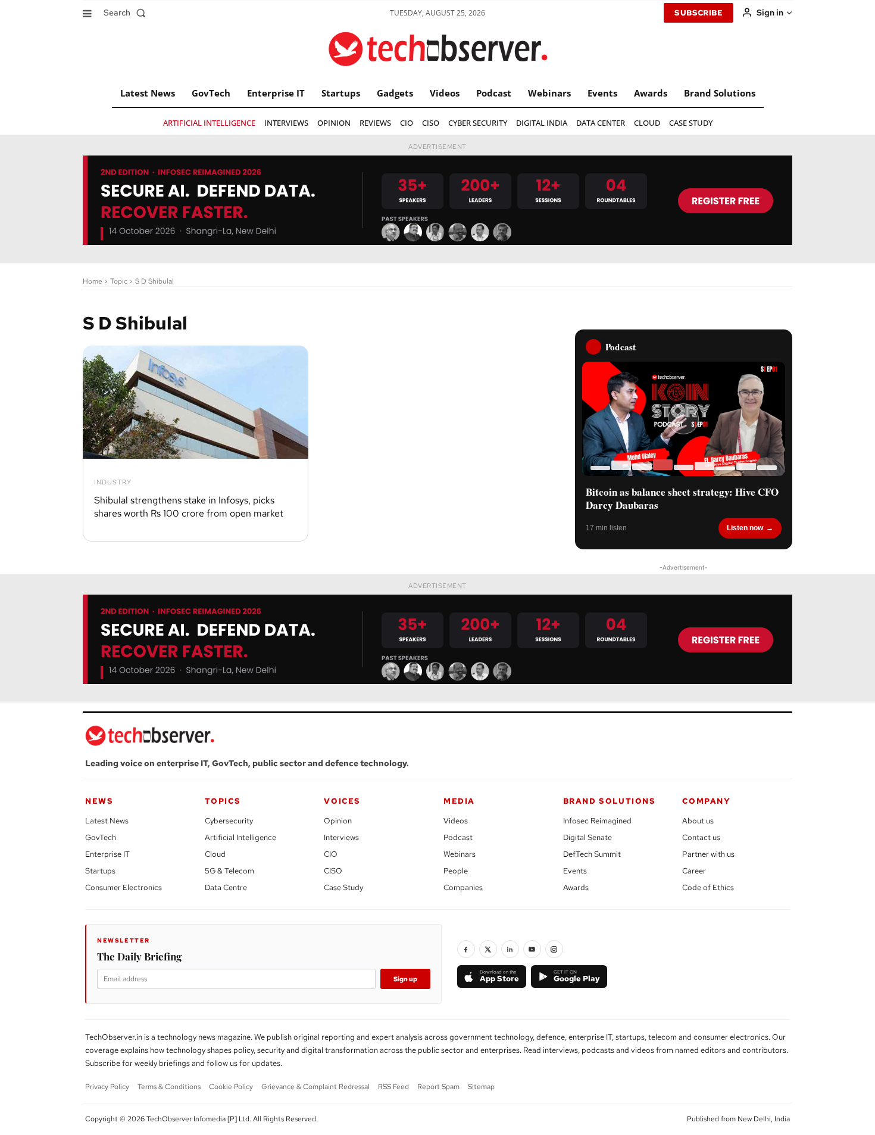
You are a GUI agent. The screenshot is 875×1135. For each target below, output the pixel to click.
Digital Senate (587, 837)
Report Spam (438, 1087)
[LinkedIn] (510, 949)
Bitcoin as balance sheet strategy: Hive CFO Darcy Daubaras (682, 499)
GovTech (100, 837)
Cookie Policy (231, 1087)
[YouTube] (532, 949)
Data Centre (226, 887)
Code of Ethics (708, 887)
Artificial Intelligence (240, 837)
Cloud (215, 854)
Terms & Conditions (169, 1087)
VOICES (342, 801)
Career (694, 871)
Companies (463, 887)
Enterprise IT (107, 854)
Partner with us (708, 854)
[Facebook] (466, 949)
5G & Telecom (229, 871)
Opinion (338, 821)
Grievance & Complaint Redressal (315, 1087)
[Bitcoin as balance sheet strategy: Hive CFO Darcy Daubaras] (683, 419)
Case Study (343, 887)
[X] (488, 949)
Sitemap (481, 1087)
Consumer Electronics (123, 887)
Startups (100, 871)
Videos (455, 821)
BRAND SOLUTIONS (609, 801)
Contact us (701, 837)
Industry (113, 482)
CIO (331, 854)
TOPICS (223, 801)
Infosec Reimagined (597, 821)
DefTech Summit (592, 854)
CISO (333, 871)
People (455, 871)
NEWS (99, 801)
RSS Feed (393, 1087)
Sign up (405, 979)
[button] (127, 12)
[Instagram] (554, 949)
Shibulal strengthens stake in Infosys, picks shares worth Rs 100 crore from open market (188, 507)
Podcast (458, 837)
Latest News (107, 821)
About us (698, 821)
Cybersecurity (229, 821)
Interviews (341, 837)
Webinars (459, 854)
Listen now (745, 528)
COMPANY (706, 801)
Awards (576, 887)
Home (92, 281)
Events (575, 871)
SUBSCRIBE (698, 13)
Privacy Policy (107, 1087)
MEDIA (459, 801)
